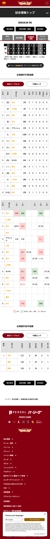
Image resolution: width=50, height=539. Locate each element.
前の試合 (10, 29)
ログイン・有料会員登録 (12, 511)
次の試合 (40, 29)
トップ (7, 399)
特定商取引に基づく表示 (12, 506)
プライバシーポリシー (11, 496)
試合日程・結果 (25, 29)
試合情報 (15, 399)
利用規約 (6, 501)
